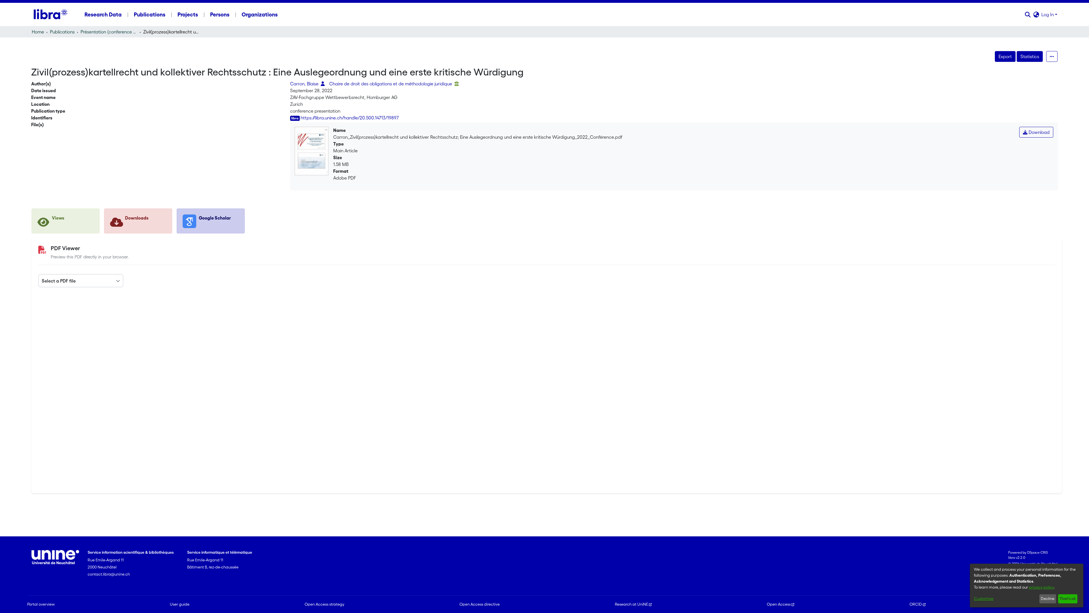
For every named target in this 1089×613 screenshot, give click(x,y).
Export (1005, 56)
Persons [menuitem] (219, 14)
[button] (1027, 14)
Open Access (779, 604)
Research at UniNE (631, 604)
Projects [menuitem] (188, 14)
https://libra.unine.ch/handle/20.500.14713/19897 (350, 117)
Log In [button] (1048, 14)
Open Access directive (479, 604)
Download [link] (1038, 132)
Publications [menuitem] (149, 14)
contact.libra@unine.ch (109, 574)
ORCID (915, 604)
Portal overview (41, 604)
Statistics (1029, 56)
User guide (179, 604)
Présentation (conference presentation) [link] (109, 31)
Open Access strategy (324, 604)
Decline (1047, 598)
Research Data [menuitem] (103, 14)
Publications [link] (62, 31)
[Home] (50, 14)
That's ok (1068, 598)
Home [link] (38, 31)
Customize (983, 598)
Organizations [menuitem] (260, 14)
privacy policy (1041, 587)
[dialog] (1026, 585)
